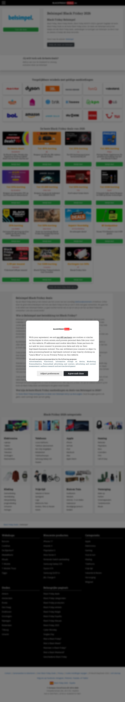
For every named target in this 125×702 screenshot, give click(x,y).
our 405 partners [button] (64, 337)
